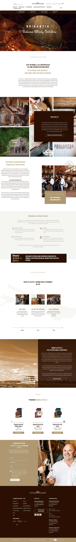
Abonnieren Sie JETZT (15, 480)
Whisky (22, 423)
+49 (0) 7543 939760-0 (40, 503)
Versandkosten (34, 540)
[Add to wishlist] (23, 409)
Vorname (11, 458)
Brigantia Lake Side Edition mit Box (18, 425)
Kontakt (24, 501)
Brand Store (49, 7)
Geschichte (15, 501)
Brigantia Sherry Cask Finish (38, 425)
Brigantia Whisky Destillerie (39, 7)
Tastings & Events (17, 8)
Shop (61, 8)
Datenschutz (43, 540)
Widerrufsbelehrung (26, 506)
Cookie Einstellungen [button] (26, 510)
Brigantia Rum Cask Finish (57, 425)
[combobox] (18, 4)
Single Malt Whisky (17, 423)
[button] (13, 327)
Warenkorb (60, 4)
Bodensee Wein (21, 7)
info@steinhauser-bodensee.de (53, 505)
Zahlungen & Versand (27, 508)
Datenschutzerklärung (15, 477)
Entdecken (15, 7)
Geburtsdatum (12, 462)
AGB (30, 540)
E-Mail (11, 466)
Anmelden (48, 4)
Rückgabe (25, 503)
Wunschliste (54, 4)
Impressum (39, 540)
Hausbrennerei (29, 7)
